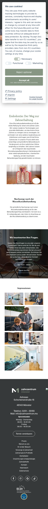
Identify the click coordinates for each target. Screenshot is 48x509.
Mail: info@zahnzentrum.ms (24, 413)
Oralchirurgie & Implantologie (24, 459)
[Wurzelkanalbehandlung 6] (24, 318)
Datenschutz (24, 471)
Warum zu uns (24, 444)
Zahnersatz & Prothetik (24, 453)
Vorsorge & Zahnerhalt (24, 450)
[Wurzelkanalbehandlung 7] (34, 299)
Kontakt (24, 465)
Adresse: (24, 397)
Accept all (24, 81)
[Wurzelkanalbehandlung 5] (14, 299)
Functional (18, 63)
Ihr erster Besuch (24, 447)
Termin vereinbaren (24, 434)
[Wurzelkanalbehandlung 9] (24, 358)
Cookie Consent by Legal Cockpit (36, 98)
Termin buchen (24, 270)
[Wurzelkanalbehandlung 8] (14, 338)
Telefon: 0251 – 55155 (24, 411)
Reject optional (24, 72)
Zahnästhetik (24, 462)
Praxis (24, 441)
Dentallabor (24, 456)
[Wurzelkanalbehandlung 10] (34, 338)
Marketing (38, 63)
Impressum (24, 468)
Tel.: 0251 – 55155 (24, 265)
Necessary (26, 59)
